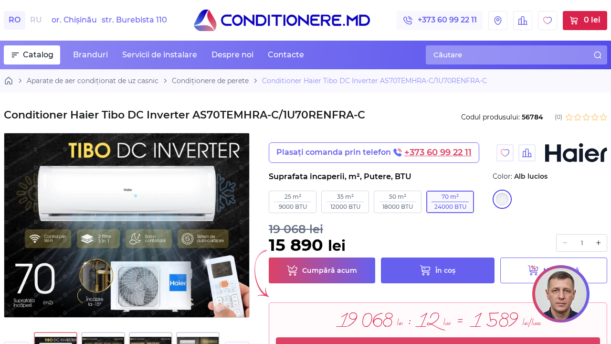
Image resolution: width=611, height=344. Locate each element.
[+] (598, 243)
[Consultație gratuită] (561, 293)
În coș (445, 270)
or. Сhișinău (109, 20)
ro (15, 19)
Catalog (38, 54)
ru (36, 19)
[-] (565, 243)
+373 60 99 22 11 (447, 19)
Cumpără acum (329, 270)
